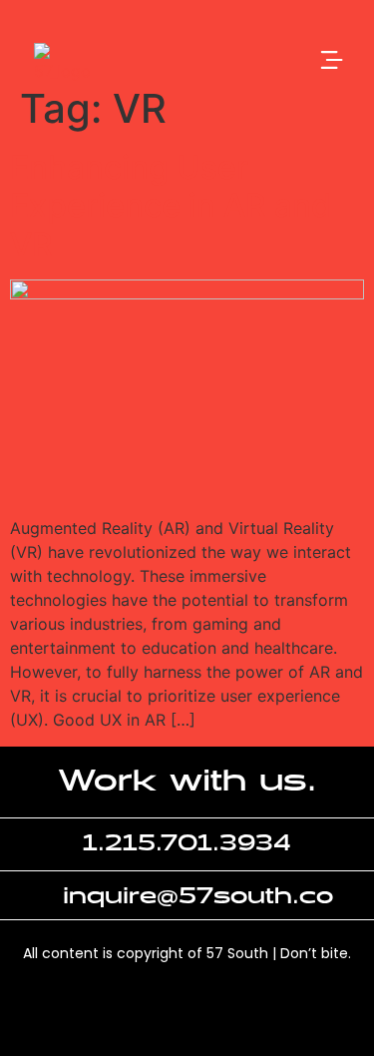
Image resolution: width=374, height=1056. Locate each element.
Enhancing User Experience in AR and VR (170, 206)
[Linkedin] (153, 1014)
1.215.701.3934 (187, 843)
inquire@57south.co (198, 896)
